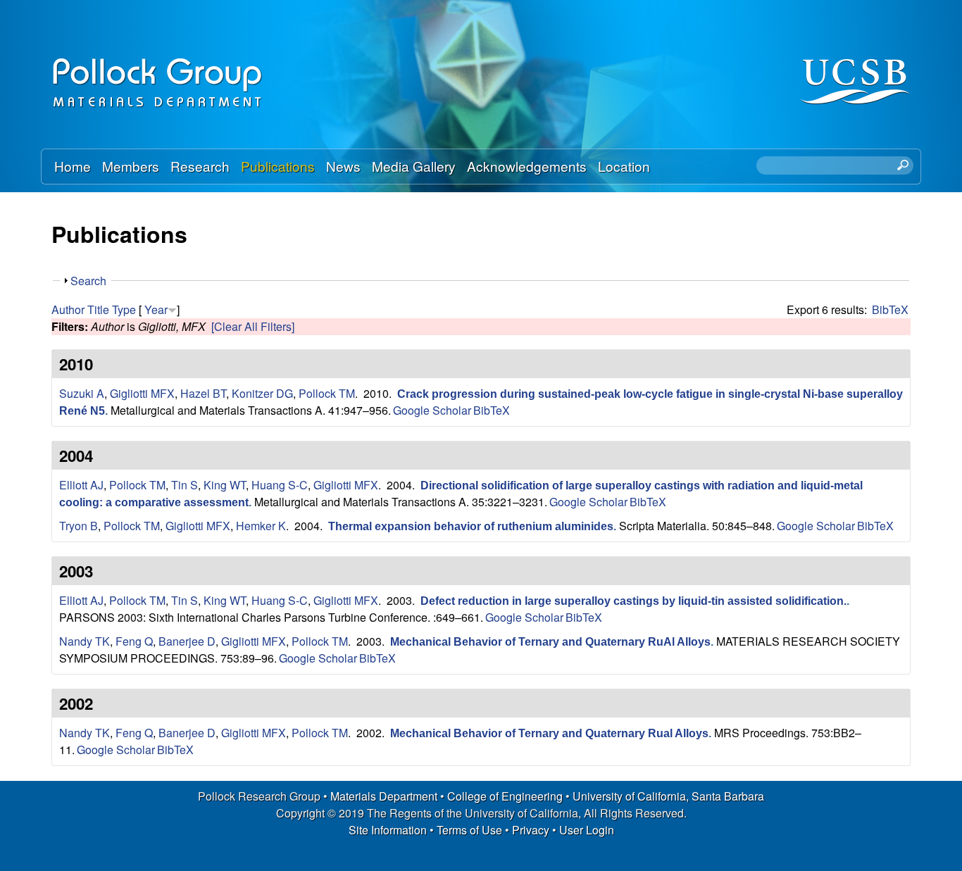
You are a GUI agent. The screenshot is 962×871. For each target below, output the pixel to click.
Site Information (388, 830)
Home (72, 165)
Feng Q (134, 641)
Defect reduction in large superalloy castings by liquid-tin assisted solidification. (633, 601)
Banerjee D (186, 641)
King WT (225, 485)
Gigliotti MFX (142, 393)
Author (68, 309)
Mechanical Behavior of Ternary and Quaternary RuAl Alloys (550, 642)
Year (156, 309)
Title (98, 309)
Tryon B (78, 526)
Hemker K (261, 526)
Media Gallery (414, 165)
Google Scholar (432, 410)
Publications (278, 165)
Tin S (184, 485)
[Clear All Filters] (252, 326)
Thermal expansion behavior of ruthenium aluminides (470, 526)
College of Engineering (505, 796)
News (343, 165)
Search (88, 280)
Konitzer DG (262, 393)
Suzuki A (81, 393)
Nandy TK (84, 641)
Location (624, 165)
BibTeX (890, 309)
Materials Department (383, 796)
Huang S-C (279, 485)
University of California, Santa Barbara (668, 796)
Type (124, 309)
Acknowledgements (527, 165)
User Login (586, 830)
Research (200, 165)
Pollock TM (327, 393)
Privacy (530, 830)
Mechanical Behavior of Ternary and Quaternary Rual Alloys (549, 733)
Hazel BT (203, 393)
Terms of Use (469, 830)
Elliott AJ (81, 485)
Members (130, 165)
